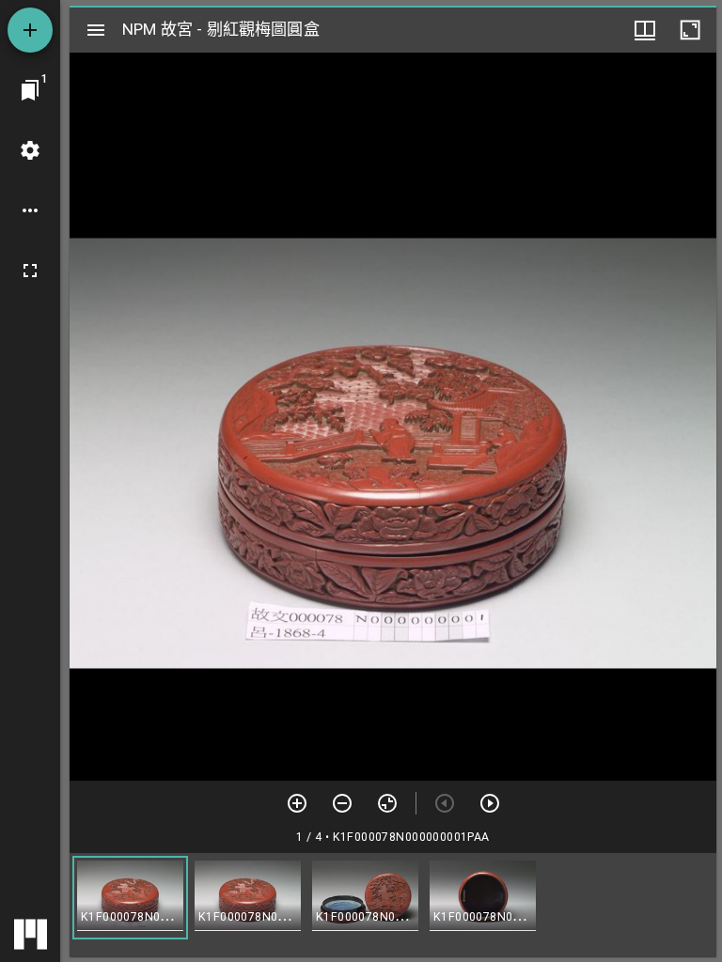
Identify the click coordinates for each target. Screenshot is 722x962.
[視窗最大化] (690, 30)
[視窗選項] (644, 30)
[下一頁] (489, 803)
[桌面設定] (30, 150)
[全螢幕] (30, 270)
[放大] (297, 803)
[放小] (342, 803)
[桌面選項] (30, 210)
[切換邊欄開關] (95, 30)
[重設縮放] (387, 803)
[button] (130, 898)
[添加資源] (30, 30)
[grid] (393, 904)
